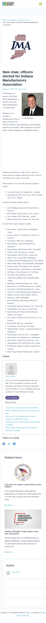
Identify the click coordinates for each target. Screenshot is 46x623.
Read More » (9, 505)
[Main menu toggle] (41, 4)
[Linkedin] (14, 444)
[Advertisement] (23, 152)
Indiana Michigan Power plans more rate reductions (21, 532)
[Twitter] (9, 444)
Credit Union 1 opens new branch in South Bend (22, 408)
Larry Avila (10, 376)
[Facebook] (4, 444)
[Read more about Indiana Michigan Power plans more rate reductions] (23, 519)
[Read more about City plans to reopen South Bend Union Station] (23, 472)
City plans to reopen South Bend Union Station (23, 485)
